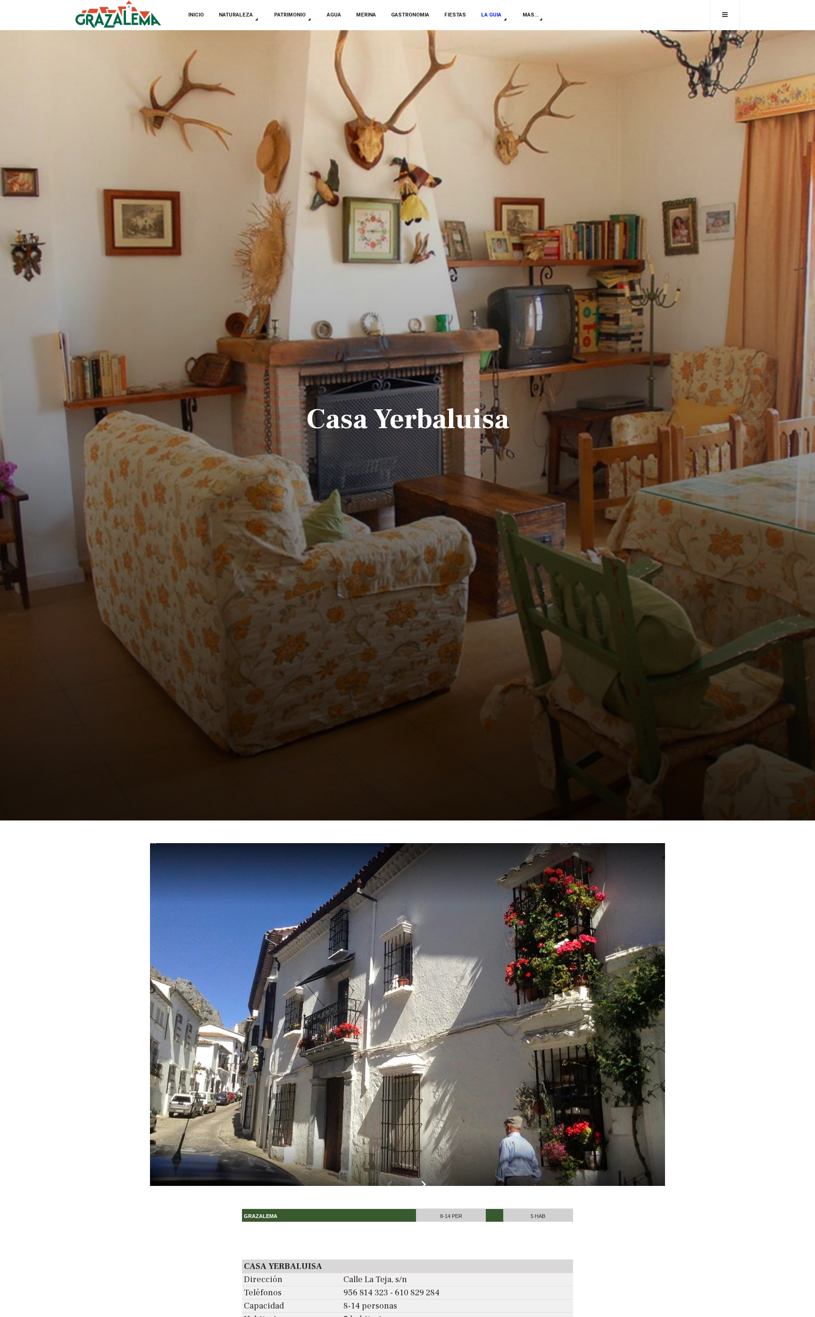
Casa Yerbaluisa (408, 419)
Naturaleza (236, 15)
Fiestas (455, 15)
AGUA (334, 15)
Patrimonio (290, 15)
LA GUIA (492, 15)
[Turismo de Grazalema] (118, 15)
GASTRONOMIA (410, 15)
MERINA (366, 15)
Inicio (196, 15)
